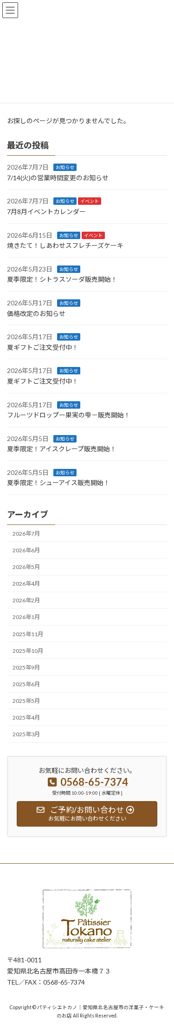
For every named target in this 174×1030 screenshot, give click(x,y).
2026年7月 (26, 533)
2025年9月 (26, 667)
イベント (89, 201)
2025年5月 (26, 700)
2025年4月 (26, 717)
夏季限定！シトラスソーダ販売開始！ (62, 279)
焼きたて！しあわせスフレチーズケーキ (65, 245)
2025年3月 (26, 734)
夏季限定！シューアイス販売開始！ (58, 483)
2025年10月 (28, 650)
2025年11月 (28, 633)
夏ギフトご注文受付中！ (42, 347)
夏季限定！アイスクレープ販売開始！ (61, 449)
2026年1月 (26, 616)
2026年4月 (26, 583)
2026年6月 (26, 550)
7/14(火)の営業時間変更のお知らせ (58, 178)
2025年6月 (26, 684)
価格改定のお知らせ (36, 313)
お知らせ (65, 167)
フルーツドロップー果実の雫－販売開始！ (68, 415)
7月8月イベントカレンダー (46, 211)
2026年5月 (26, 566)
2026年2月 (26, 600)
